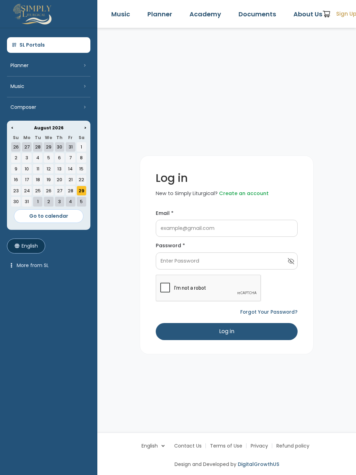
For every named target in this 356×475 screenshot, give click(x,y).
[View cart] (326, 14)
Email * (164, 213)
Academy (205, 14)
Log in (226, 331)
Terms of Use (226, 445)
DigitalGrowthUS (258, 464)
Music (120, 14)
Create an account (244, 193)
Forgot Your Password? (269, 312)
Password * (170, 245)
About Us (307, 14)
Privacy (259, 445)
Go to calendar (48, 215)
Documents (257, 14)
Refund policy (292, 445)
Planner (159, 14)
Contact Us (188, 445)
